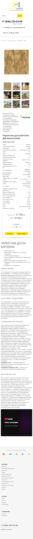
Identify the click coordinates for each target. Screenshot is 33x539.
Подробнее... (6, 131)
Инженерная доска (7, 474)
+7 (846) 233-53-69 (12, 21)
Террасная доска (6, 476)
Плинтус (4, 487)
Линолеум (4, 470)
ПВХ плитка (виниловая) (8, 468)
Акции (3, 498)
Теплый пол (5, 483)
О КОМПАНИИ (6, 511)
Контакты (4, 515)
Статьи (4, 500)
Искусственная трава (7, 481)
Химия (3, 489)
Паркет (4, 472)
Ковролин (4, 480)
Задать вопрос (22, 233)
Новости (4, 502)
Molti (25, 40)
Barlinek (20, 40)
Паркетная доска (12, 40)
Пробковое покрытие (7, 478)
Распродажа (5, 504)
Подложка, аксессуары (8, 485)
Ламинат (4, 466)
